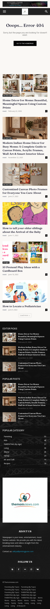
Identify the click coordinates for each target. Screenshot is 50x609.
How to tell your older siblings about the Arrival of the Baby (22, 229)
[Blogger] (12, 569)
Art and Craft (7, 95)
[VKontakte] (37, 569)
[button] (4, 11)
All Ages (6, 262)
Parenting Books (8, 301)
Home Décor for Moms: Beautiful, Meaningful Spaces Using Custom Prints (25, 104)
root (5, 111)
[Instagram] (31, 569)
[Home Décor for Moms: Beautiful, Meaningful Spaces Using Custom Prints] (25, 85)
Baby (5, 223)
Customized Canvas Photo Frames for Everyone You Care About (32, 365)
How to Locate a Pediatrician (22, 306)
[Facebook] (18, 569)
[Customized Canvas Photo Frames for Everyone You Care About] (25, 174)
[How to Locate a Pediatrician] (25, 291)
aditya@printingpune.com (22, 551)
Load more (24, 315)
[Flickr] (24, 569)
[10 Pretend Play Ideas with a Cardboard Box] (25, 252)
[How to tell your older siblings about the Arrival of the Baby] (25, 213)
